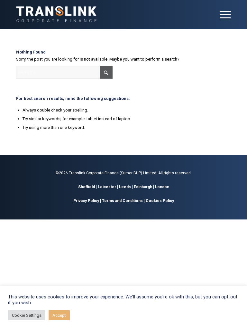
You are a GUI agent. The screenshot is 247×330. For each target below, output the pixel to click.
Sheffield (86, 187)
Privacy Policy (86, 201)
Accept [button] (59, 315)
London (162, 187)
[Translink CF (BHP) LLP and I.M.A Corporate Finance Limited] (56, 14)
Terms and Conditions (122, 201)
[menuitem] (222, 14)
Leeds (125, 187)
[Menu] (222, 14)
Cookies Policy (160, 201)
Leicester (107, 187)
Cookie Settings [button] (26, 315)
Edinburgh (143, 187)
